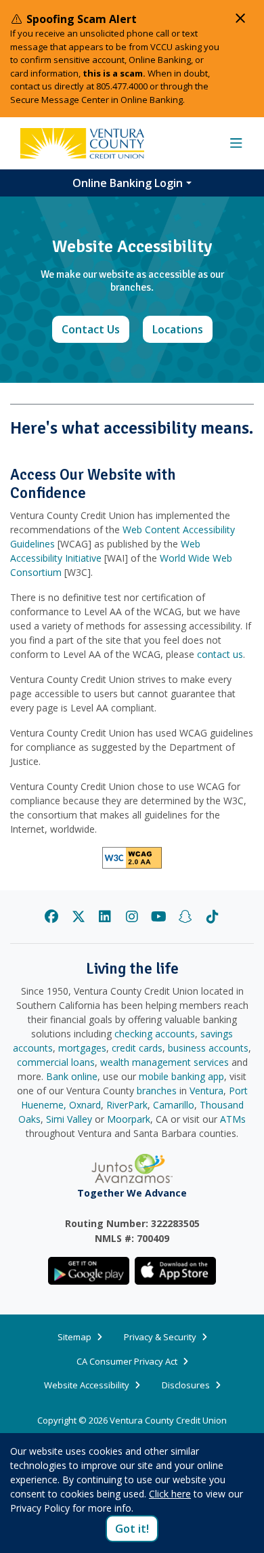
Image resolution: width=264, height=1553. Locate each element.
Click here (170, 1493)
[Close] (240, 18)
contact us (220, 654)
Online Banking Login (127, 182)
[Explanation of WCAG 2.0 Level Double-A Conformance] (132, 856)
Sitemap (74, 1337)
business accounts (208, 1047)
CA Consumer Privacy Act (126, 1361)
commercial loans (56, 1062)
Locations (182, 329)
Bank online (71, 1076)
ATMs (233, 1119)
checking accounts (154, 1033)
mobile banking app (181, 1076)
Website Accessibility (86, 1385)
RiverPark (127, 1104)
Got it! (132, 1528)
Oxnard (85, 1104)
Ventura (206, 1090)
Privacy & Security (160, 1337)
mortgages (82, 1047)
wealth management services (164, 1062)
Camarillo (173, 1104)
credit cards (137, 1047)
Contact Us (95, 329)
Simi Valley (69, 1119)
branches (157, 1090)
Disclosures (186, 1385)
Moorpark (128, 1119)
